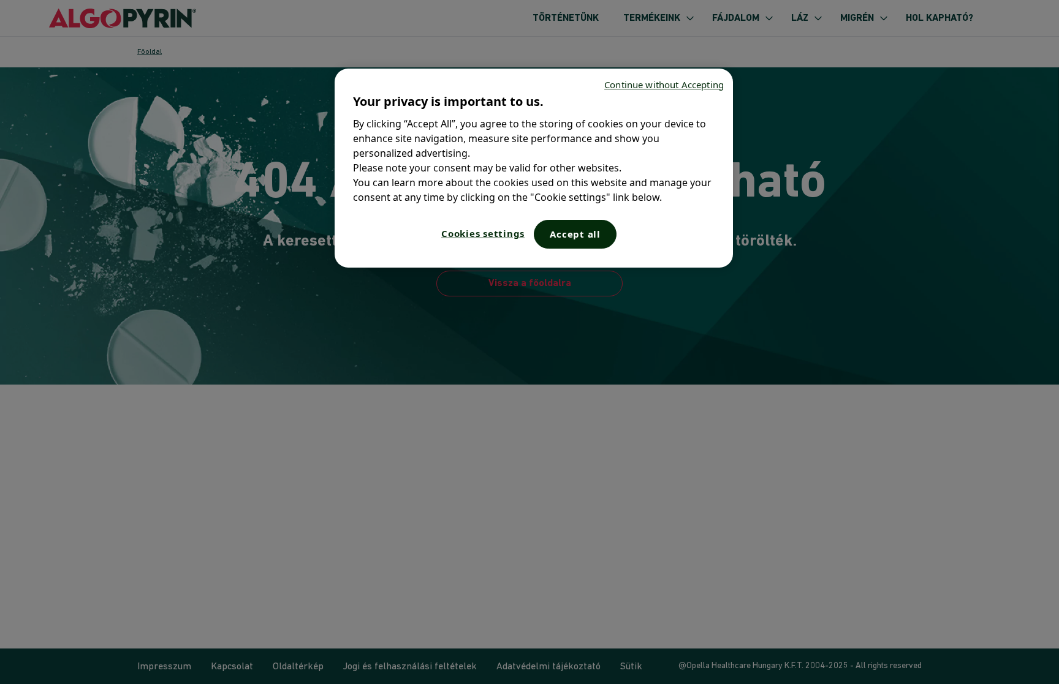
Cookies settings (483, 233)
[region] (534, 168)
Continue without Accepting (664, 84)
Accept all (575, 234)
